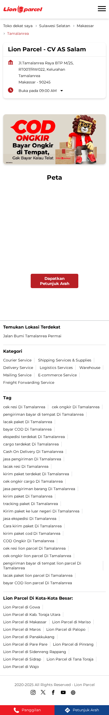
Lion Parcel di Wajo (21, 666)
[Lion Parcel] (23, 9)
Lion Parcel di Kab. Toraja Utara (31, 614)
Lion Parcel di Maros (22, 629)
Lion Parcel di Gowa (21, 607)
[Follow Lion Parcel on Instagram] (34, 693)
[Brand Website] (75, 693)
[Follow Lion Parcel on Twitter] (44, 693)
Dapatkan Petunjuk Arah (54, 281)
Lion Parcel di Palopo (65, 629)
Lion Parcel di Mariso (71, 622)
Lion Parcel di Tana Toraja (70, 659)
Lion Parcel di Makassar (25, 622)
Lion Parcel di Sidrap (22, 659)
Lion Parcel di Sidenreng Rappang (34, 651)
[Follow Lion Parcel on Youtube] (65, 693)
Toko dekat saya (18, 25)
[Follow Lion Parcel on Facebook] (54, 693)
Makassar (85, 25)
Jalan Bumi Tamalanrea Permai (32, 336)
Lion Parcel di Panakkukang (28, 636)
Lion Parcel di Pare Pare (25, 644)
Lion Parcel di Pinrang (73, 644)
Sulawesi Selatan (54, 25)
